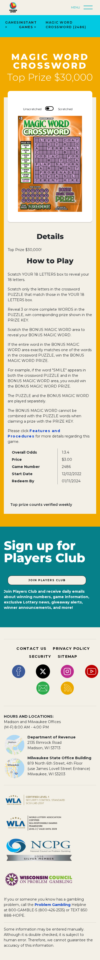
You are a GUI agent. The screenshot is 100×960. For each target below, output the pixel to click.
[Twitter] (43, 671)
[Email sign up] (43, 687)
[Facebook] (19, 671)
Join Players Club (47, 580)
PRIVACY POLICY (71, 648)
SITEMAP (67, 656)
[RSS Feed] (67, 687)
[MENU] (89, 7)
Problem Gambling (53, 904)
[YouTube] (92, 671)
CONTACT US (31, 648)
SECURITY (40, 656)
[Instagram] (67, 671)
